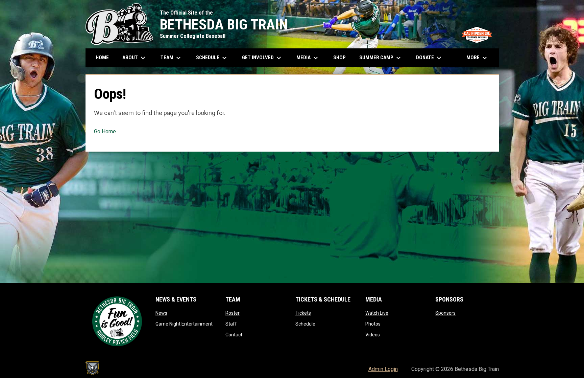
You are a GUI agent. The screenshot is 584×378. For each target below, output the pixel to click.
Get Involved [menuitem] (262, 58)
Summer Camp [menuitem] (381, 58)
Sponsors (445, 313)
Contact (233, 334)
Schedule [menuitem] (215, 58)
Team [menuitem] (171, 58)
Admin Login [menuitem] (383, 369)
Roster (232, 313)
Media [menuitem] (308, 58)
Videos (372, 334)
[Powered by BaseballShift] (92, 368)
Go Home (105, 131)
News (161, 313)
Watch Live (376, 313)
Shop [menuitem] (342, 57)
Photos (373, 324)
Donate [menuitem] (429, 58)
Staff (231, 324)
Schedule (305, 324)
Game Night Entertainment (184, 324)
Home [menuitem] (102, 57)
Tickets (303, 313)
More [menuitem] (477, 58)
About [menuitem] (134, 58)
